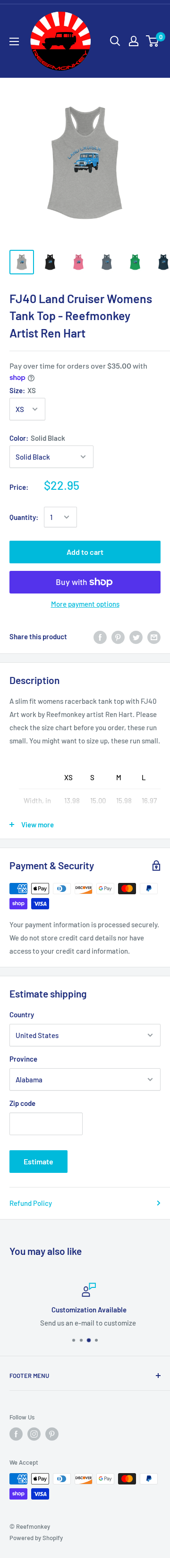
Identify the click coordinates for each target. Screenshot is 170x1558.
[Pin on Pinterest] (118, 636)
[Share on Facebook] (100, 636)
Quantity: (23, 517)
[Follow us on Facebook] (16, 1434)
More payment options (85, 604)
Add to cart (85, 551)
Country (21, 1014)
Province (23, 1059)
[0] (153, 41)
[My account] (133, 41)
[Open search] (115, 41)
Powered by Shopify (36, 1538)
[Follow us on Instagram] (34, 1434)
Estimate (38, 1161)
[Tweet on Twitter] (136, 636)
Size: (22, 390)
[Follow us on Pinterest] (52, 1434)
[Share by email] (154, 636)
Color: (37, 438)
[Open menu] (14, 41)
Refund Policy (30, 1203)
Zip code (22, 1103)
